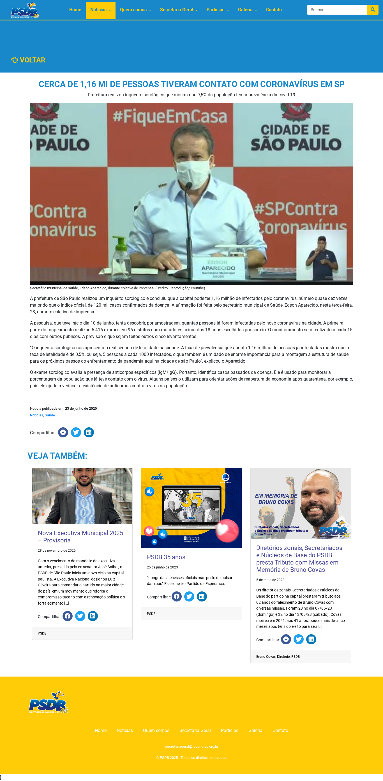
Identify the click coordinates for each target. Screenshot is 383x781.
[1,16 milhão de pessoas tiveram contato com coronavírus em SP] (63, 432)
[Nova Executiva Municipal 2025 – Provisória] (68, 616)
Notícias (98, 9)
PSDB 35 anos (166, 557)
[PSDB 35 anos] (177, 596)
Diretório (283, 657)
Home (75, 9)
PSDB (42, 633)
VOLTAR (31, 60)
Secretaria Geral (176, 9)
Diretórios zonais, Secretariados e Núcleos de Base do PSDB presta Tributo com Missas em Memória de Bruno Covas (299, 558)
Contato (274, 9)
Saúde (50, 415)
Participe (216, 9)
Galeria (245, 9)
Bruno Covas (266, 657)
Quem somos (133, 9)
